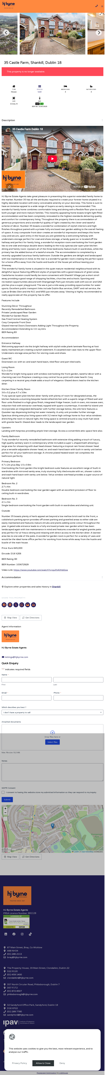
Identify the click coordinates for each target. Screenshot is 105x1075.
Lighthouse (63, 1073)
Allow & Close (43, 1063)
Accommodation (11, 577)
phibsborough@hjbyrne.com (22, 994)
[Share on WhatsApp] (21, 604)
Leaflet (76, 851)
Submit (7, 799)
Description (8, 120)
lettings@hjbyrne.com (16, 657)
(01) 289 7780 (14, 1011)
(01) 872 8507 (14, 991)
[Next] (99, 33)
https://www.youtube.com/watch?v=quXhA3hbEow (41, 570)
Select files (52, 742)
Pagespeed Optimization (46, 1073)
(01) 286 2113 (14, 954)
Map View (12, 617)
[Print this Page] (33, 604)
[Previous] (6, 33)
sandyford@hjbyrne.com (20, 1014)
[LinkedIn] (5, 934)
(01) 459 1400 (14, 974)
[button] (52, 826)
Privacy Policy (19, 1063)
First (3, 684)
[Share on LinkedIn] (10, 604)
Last (55, 684)
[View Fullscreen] (5, 819)
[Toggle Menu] (102, 6)
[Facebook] (13, 934)
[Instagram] (22, 934)
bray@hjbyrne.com (17, 957)
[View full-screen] (101, 14)
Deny (62, 1063)
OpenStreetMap (88, 851)
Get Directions (32, 617)
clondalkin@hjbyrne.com (20, 977)
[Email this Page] (15, 604)
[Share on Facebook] (4, 604)
